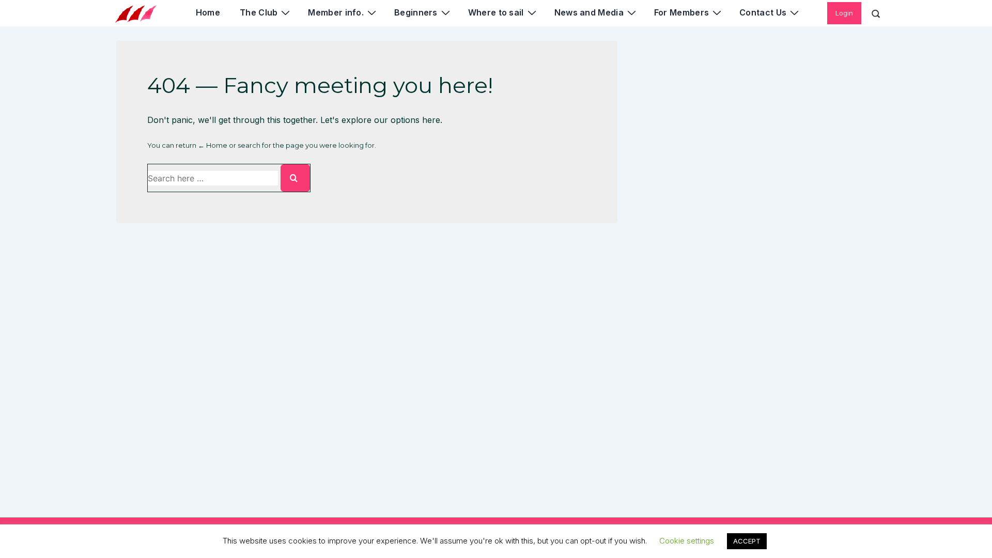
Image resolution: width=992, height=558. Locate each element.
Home (208, 12)
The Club (258, 12)
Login (844, 13)
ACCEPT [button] (747, 541)
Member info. (336, 12)
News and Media (589, 12)
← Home (212, 145)
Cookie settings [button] (686, 541)
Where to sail (496, 12)
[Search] (295, 178)
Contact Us (762, 12)
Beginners (416, 12)
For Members (681, 12)
